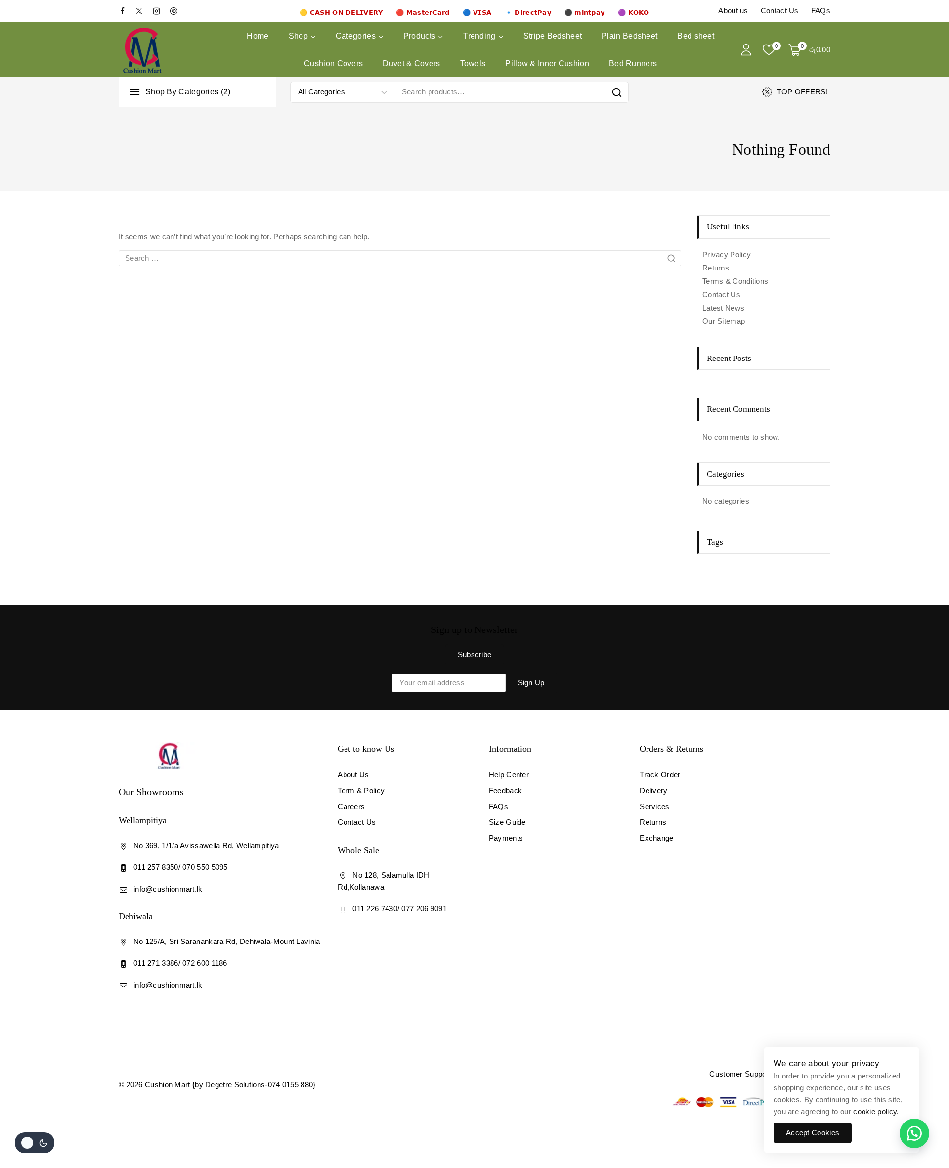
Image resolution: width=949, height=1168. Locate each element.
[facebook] (126, 10)
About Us (353, 774)
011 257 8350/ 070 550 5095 (180, 867)
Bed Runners (633, 63)
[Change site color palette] (34, 1142)
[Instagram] (160, 10)
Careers (351, 806)
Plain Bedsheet (629, 36)
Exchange (656, 838)
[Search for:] (400, 258)
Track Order (660, 774)
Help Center (509, 774)
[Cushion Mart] (142, 50)
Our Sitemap (723, 321)
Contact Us (780, 10)
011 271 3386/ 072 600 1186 (180, 963)
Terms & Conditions (735, 281)
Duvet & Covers (411, 63)
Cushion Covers (333, 63)
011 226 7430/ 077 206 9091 (399, 908)
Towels (473, 63)
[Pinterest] (177, 10)
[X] (143, 10)
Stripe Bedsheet (552, 36)
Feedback (505, 790)
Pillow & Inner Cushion (547, 63)
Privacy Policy (726, 254)
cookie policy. (876, 1111)
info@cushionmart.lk (168, 889)
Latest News (723, 308)
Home (257, 36)
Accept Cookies (812, 1132)
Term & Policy (361, 790)
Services (654, 806)
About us (733, 10)
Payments (506, 838)
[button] (914, 1133)
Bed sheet (695, 36)
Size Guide (507, 822)
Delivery (653, 790)
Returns (715, 268)
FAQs (820, 10)
